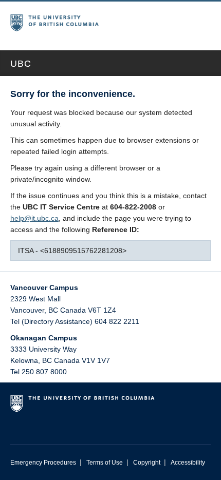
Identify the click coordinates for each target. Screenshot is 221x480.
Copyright (146, 462)
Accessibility (188, 462)
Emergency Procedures (43, 462)
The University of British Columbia (74, 21)
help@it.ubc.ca (34, 218)
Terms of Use (104, 462)
